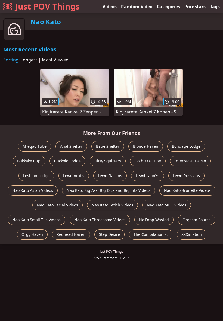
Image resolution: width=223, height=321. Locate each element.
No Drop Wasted (154, 219)
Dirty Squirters (107, 160)
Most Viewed (55, 60)
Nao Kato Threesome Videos (99, 219)
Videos (110, 7)
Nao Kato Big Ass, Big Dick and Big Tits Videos (108, 190)
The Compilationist (151, 234)
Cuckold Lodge (67, 160)
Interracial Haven (190, 160)
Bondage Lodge (186, 146)
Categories (168, 7)
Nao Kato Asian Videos (32, 190)
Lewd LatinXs (147, 175)
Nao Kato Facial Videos (57, 205)
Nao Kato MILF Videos (166, 205)
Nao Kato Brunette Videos (187, 190)
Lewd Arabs (73, 175)
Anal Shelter (71, 146)
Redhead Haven (71, 234)
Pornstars (195, 7)
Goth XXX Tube (148, 160)
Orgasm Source (196, 219)
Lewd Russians (186, 175)
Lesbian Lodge (36, 175)
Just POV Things (47, 6)
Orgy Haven (32, 234)
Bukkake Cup (29, 160)
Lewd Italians (110, 175)
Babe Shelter (107, 146)
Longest (29, 60)
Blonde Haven (145, 146)
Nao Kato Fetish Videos (112, 205)
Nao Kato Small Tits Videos (36, 219)
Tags (215, 7)
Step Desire (109, 234)
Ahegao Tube (35, 146)
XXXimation (191, 234)
